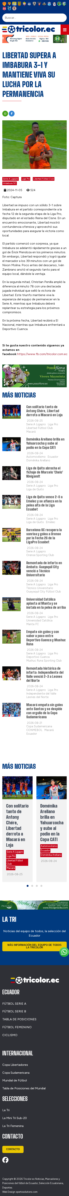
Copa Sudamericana (16, 1072)
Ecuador (45, 850)
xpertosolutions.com (27, 1191)
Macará (11, 868)
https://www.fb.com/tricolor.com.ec (42, 354)
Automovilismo (49, 846)
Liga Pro (26, 178)
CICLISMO (9, 1035)
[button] (65, 29)
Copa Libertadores (15, 1065)
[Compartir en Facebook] (12, 113)
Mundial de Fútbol (14, 1080)
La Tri (6, 1110)
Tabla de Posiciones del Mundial (24, 1088)
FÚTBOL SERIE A (14, 1003)
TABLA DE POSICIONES (19, 1019)
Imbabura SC (9, 183)
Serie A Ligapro (10, 178)
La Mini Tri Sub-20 (14, 1118)
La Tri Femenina (13, 1126)
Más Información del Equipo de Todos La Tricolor (34, 946)
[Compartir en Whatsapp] (5, 113)
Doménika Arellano (51, 854)
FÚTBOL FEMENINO (17, 1027)
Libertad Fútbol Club (43, 178)
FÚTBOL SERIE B (14, 1011)
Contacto (13, 1149)
